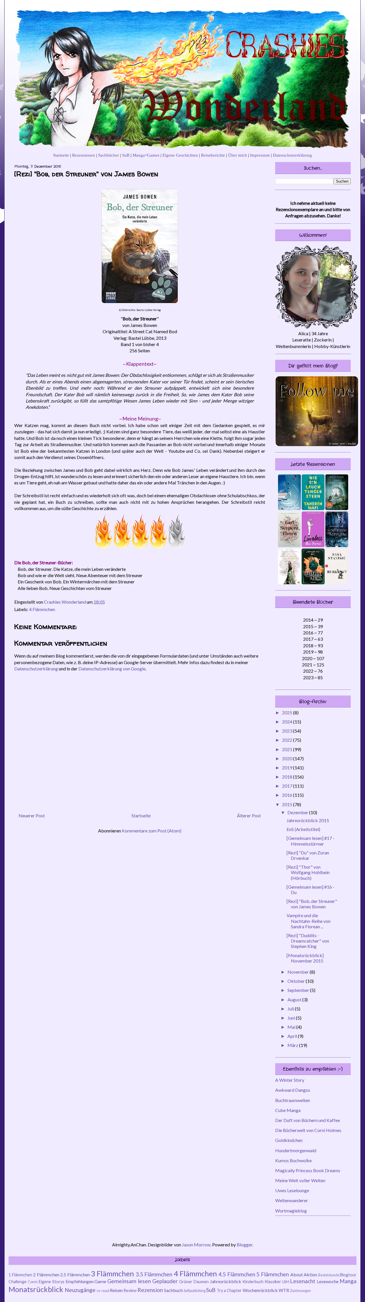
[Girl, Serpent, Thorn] (289, 545)
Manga (348, 1281)
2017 (287, 786)
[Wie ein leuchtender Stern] (313, 508)
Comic (33, 1281)
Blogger (244, 1244)
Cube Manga (288, 1110)
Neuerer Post (32, 815)
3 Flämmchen (112, 1273)
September (298, 990)
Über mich (237, 155)
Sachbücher (108, 155)
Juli (291, 1008)
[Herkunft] (336, 582)
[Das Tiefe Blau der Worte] (289, 508)
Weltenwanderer (291, 1200)
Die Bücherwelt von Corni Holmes (308, 1130)
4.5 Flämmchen (236, 1274)
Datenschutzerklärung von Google (111, 668)
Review (130, 1290)
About (296, 1274)
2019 (287, 767)
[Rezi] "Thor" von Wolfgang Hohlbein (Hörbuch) (308, 872)
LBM (285, 1281)
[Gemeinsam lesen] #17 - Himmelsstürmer (310, 840)
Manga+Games (146, 155)
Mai (291, 1027)
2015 (287, 804)
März (293, 1045)
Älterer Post (249, 815)
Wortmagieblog (291, 1210)
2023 (287, 730)
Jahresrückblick (225, 1281)
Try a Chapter (229, 1290)
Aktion (310, 1274)
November (298, 972)
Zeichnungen (300, 1290)
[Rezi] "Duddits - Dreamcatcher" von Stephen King (308, 941)
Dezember (298, 812)
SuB (125, 155)
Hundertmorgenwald (295, 1150)
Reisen (116, 1290)
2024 (287, 721)
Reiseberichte (213, 155)
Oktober (296, 981)
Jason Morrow (196, 1244)
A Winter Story (289, 1080)
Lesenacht (302, 1281)
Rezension (150, 1290)
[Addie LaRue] (336, 508)
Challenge (18, 1281)
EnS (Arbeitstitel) (303, 829)
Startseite (61, 155)
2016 (287, 795)
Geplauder (165, 1281)
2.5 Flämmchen (75, 1274)
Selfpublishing (195, 1290)
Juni (291, 1017)
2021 (287, 749)
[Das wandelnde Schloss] (313, 582)
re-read (103, 1290)
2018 (287, 776)
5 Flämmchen (272, 1274)
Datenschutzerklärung (292, 155)
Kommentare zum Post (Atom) (151, 830)
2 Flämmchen (46, 1274)
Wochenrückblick (260, 1290)
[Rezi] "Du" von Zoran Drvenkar (308, 855)
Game (100, 1281)
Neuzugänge (80, 1290)
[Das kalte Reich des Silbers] (289, 582)
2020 (287, 758)
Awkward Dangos (292, 1090)
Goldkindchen (289, 1140)
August (294, 999)
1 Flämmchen (20, 1274)
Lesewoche (327, 1281)
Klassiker (273, 1281)
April (292, 1036)
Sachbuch (173, 1290)
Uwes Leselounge (292, 1190)
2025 (287, 712)
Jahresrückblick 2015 (308, 820)
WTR (284, 1290)
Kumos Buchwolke (293, 1160)
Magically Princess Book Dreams (307, 1170)
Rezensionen (83, 155)
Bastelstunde (328, 1275)
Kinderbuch (252, 1281)
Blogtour (348, 1274)
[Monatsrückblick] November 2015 (305, 958)
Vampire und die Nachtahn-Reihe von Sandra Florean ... (308, 921)
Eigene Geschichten (180, 155)
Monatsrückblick (36, 1289)
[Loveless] (313, 545)
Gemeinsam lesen (129, 1281)
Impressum (260, 155)
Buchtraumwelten (292, 1100)
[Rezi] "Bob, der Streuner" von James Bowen (312, 903)
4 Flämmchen (42, 609)
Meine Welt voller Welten (300, 1180)
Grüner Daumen (194, 1281)
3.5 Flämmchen (154, 1274)
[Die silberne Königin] (336, 545)
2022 (287, 740)
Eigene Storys (51, 1281)
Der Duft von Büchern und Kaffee (307, 1120)
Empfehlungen (80, 1281)
